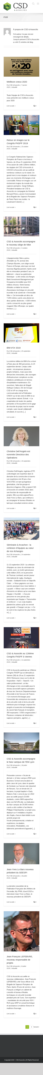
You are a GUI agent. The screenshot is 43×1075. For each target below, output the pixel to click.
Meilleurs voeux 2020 (17, 82)
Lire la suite (10, 106)
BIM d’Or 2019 (14, 348)
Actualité (14, 87)
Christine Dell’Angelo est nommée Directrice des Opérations (18, 454)
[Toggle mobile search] (33, 3)
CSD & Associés (14, 85)
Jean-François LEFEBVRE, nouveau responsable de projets (20, 959)
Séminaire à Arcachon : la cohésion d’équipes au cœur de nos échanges (20, 548)
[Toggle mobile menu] (38, 3)
